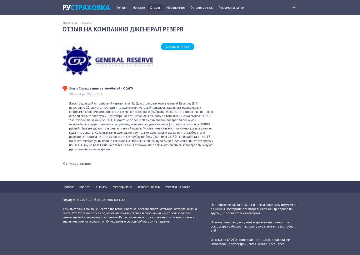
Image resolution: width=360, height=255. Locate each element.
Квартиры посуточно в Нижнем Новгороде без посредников (253, 207)
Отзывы (155, 7)
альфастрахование (258, 222)
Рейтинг (122, 7)
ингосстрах (283, 222)
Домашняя (70, 23)
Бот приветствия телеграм (241, 213)
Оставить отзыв (202, 7)
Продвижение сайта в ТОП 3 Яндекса (238, 205)
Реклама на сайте (231, 7)
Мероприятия (175, 7)
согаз (261, 226)
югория (250, 226)
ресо (281, 226)
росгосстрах (219, 226)
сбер (290, 226)
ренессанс (230, 222)
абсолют (236, 226)
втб (213, 230)
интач (271, 226)
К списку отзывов (76, 163)
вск (241, 222)
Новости (138, 7)
